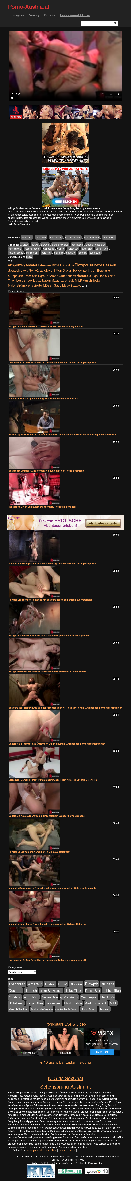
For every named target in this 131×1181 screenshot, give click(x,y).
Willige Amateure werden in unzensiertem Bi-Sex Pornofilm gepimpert (46, 326)
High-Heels (99, 275)
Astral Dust (26, 237)
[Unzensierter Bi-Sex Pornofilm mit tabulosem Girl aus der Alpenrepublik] (65, 942)
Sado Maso (62, 285)
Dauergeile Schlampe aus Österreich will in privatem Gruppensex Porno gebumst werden (57, 743)
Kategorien (18, 15)
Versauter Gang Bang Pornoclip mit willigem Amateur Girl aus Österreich (48, 924)
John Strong (56, 237)
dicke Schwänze (60, 244)
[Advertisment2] (65, 187)
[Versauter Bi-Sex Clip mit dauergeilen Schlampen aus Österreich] (65, 381)
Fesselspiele (15, 248)
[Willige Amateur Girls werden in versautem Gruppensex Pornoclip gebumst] (65, 618)
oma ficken (50, 1150)
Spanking (71, 252)
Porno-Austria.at (28, 6)
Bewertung (34, 15)
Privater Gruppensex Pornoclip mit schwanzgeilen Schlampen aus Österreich (50, 599)
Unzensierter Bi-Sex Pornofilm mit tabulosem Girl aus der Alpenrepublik (48, 960)
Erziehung (103, 270)
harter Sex (73, 248)
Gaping (61, 248)
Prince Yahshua (73, 237)
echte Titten (87, 270)
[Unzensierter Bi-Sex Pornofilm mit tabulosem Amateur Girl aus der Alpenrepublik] (65, 345)
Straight (83, 252)
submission (95, 252)
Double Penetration (95, 244)
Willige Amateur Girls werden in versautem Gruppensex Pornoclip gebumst (49, 635)
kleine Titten (102, 248)
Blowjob (45, 244)
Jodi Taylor (40, 237)
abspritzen (16, 264)
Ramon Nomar (91, 237)
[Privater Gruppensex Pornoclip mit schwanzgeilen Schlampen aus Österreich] (65, 582)
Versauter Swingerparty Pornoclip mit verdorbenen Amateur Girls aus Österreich (52, 887)
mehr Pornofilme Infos (19, 224)
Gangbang (48, 248)
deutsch (14, 270)
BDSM (34, 244)
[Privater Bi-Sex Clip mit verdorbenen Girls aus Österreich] (65, 834)
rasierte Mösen (41, 285)
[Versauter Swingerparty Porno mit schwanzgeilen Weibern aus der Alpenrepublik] (65, 546)
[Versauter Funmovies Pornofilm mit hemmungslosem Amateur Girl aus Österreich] (65, 762)
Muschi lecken (92, 280)
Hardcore (84, 275)
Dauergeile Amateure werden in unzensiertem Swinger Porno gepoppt (47, 815)
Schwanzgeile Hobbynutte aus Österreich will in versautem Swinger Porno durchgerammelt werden (62, 434)
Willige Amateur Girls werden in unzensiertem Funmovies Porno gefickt (47, 671)
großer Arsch (49, 275)
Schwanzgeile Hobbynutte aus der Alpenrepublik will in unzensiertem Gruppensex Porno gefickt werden (65, 707)
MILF (78, 280)
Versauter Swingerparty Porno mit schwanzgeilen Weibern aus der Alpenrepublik (52, 563)
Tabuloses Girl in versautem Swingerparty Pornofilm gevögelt (42, 506)
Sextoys (75, 285)
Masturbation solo (62, 280)
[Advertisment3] (65, 522)
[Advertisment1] (65, 143)
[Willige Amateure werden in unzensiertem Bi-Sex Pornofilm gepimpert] (65, 309)
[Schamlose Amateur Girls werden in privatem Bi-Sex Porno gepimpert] (65, 453)
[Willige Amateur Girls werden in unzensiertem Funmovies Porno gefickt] (65, 654)
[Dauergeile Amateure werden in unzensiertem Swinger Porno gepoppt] (65, 798)
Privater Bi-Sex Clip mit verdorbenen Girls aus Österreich (39, 851)
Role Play (46, 252)
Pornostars (49, 15)
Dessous (110, 264)
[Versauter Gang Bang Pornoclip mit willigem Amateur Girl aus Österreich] (65, 906)
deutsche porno (67, 1150)
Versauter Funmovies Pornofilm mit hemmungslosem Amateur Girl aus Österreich (53, 779)
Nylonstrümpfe (19, 285)
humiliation (86, 248)
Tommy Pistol (109, 237)
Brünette (95, 264)
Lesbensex (24, 280)
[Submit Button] (115, 23)
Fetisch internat (32, 248)
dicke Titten (53, 270)
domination (77, 244)
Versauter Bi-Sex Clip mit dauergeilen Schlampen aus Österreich (43, 398)
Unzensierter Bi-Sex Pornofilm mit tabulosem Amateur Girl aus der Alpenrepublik (52, 362)
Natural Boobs (16, 252)
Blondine (68, 265)
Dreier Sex (70, 270)
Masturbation (42, 280)
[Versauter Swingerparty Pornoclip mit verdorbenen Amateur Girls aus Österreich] (65, 870)
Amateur (32, 264)
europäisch (15, 275)
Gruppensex (67, 275)
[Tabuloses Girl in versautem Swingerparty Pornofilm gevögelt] (65, 489)
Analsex (24, 244)
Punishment (32, 252)
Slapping (58, 252)
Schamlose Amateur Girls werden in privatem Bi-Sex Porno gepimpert (46, 470)
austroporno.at (34, 1150)
